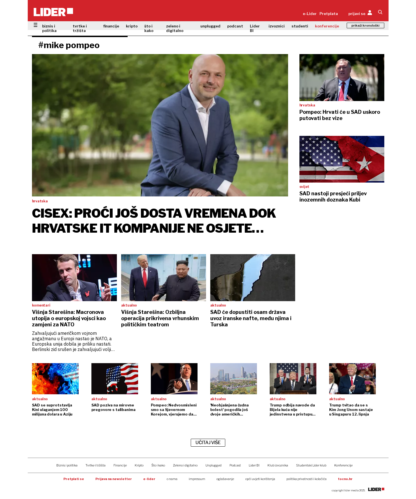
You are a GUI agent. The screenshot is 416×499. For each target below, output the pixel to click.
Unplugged (213, 465)
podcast (235, 26)
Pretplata (328, 13)
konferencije (327, 26)
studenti (299, 26)
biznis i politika (49, 28)
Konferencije (343, 465)
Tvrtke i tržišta (95, 465)
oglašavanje (225, 479)
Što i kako (158, 465)
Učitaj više (208, 442)
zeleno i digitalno (174, 28)
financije (111, 26)
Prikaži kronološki (365, 25)
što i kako (148, 28)
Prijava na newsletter (113, 479)
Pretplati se (73, 479)
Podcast (235, 465)
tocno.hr (345, 479)
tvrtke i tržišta (80, 28)
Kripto (139, 465)
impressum (197, 479)
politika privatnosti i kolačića (306, 479)
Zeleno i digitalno (185, 465)
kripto (132, 26)
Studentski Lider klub (311, 465)
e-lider (149, 479)
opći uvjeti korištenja (260, 479)
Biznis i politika (67, 465)
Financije (120, 465)
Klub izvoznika (277, 465)
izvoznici (277, 26)
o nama (172, 479)
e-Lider (310, 13)
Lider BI (255, 28)
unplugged (210, 26)
